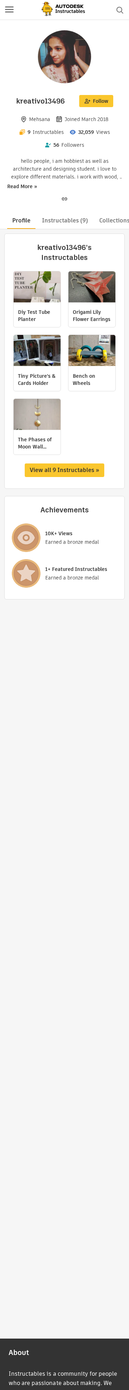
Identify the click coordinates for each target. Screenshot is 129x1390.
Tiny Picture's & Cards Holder (37, 379)
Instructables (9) (65, 220)
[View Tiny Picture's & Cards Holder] (37, 351)
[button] (9, 10)
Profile (21, 220)
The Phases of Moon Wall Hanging (35, 443)
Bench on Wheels (84, 379)
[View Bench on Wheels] (91, 351)
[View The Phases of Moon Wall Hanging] (37, 415)
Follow (100, 101)
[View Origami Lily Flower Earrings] (91, 287)
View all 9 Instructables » (64, 470)
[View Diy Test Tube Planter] (37, 287)
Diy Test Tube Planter (34, 315)
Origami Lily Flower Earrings (91, 315)
